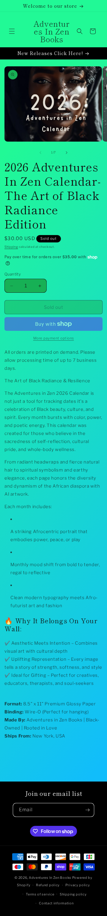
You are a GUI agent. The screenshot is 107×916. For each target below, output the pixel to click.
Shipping (11, 246)
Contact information (56, 903)
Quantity (12, 274)
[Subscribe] (87, 810)
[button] (11, 31)
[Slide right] (66, 152)
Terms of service (40, 894)
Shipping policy (73, 894)
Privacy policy (77, 885)
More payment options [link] (53, 338)
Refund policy (48, 885)
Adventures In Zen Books (50, 878)
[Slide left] (40, 152)
